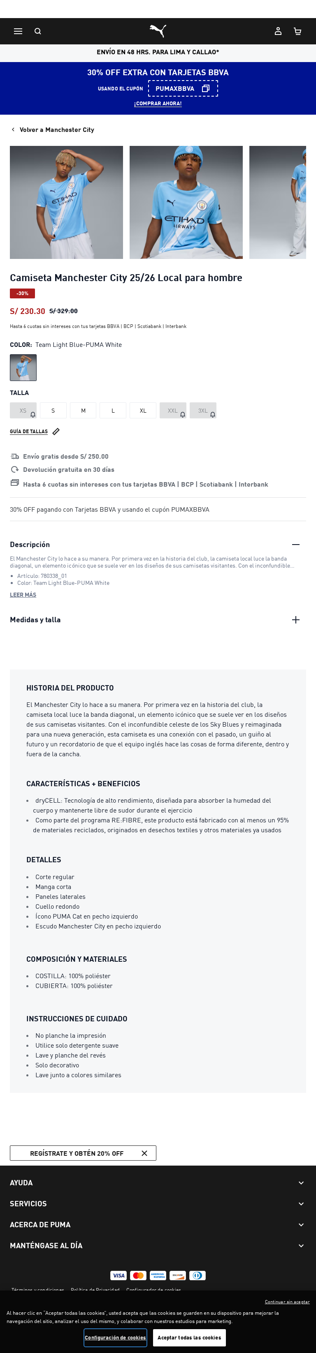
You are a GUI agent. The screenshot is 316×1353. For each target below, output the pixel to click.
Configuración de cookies (115, 1337)
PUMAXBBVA (175, 88)
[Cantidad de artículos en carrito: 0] (298, 31)
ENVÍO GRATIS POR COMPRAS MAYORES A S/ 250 (158, 10)
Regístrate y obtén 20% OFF (76, 1153)
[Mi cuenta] (278, 31)
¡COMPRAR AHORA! (158, 103)
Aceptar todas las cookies (189, 1337)
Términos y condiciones (38, 1290)
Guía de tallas (29, 431)
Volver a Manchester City (57, 129)
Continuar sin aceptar (287, 1302)
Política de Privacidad (95, 1290)
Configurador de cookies (153, 1290)
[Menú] (18, 31)
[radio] (23, 367)
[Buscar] (38, 31)
